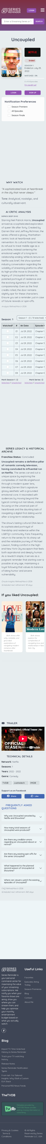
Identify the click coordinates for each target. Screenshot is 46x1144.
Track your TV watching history (13, 1058)
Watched (5, 383)
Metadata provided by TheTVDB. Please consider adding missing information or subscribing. (28, 1109)
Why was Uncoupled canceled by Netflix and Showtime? (19, 816)
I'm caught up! (30, 85)
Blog (27, 993)
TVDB (5, 783)
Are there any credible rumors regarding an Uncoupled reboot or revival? (20, 842)
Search (39, 21)
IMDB (33, 783)
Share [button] (13, 796)
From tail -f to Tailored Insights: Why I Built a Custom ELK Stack (15, 1078)
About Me (29, 1002)
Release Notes (8, 1063)
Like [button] (36, 796)
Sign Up (32, 93)
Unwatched (16, 383)
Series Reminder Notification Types (15, 1069)
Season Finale (19, 115)
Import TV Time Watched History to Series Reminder (14, 1050)
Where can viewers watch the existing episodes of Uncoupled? (21, 881)
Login (31, 10)
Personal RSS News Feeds (14, 1085)
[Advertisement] (23, 151)
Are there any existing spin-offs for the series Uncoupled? (20, 855)
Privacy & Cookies (10, 1130)
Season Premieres (33, 989)
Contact (28, 997)
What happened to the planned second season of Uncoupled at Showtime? (19, 868)
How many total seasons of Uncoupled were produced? (17, 828)
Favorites (29, 977)
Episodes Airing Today (32, 983)
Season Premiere (20, 106)
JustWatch (19, 783)
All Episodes (18, 111)
